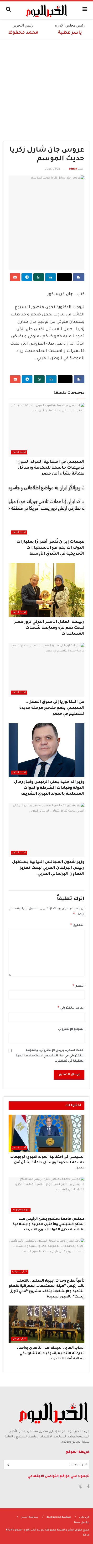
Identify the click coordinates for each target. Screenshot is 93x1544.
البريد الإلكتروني (70, 1007)
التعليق (77, 924)
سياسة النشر (29, 1517)
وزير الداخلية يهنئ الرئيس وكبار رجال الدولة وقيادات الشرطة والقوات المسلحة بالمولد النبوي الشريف (49, 788)
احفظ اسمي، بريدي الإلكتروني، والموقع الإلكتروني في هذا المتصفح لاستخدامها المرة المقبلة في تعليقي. (50, 1056)
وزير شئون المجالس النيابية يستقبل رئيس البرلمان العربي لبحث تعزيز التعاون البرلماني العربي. (48, 868)
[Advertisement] (46, 88)
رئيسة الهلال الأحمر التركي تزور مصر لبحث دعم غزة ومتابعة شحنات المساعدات (49, 628)
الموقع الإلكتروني (71, 1029)
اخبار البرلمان (19, 1339)
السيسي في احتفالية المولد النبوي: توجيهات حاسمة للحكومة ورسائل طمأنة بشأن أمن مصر (50, 468)
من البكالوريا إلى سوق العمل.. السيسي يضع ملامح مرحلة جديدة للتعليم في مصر (51, 708)
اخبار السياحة (19, 1271)
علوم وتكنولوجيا (20, 1210)
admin (72, 169)
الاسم (78, 985)
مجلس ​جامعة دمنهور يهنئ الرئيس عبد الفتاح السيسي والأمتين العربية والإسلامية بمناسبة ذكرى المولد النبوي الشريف (48, 1224)
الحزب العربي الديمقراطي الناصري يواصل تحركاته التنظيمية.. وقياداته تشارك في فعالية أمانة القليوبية (50, 1353)
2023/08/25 (52, 169)
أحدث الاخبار (19, 452)
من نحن (84, 1517)
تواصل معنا (81, 1522)
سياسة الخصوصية (58, 1517)
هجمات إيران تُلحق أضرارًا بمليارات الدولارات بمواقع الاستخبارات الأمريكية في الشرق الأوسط (50, 548)
